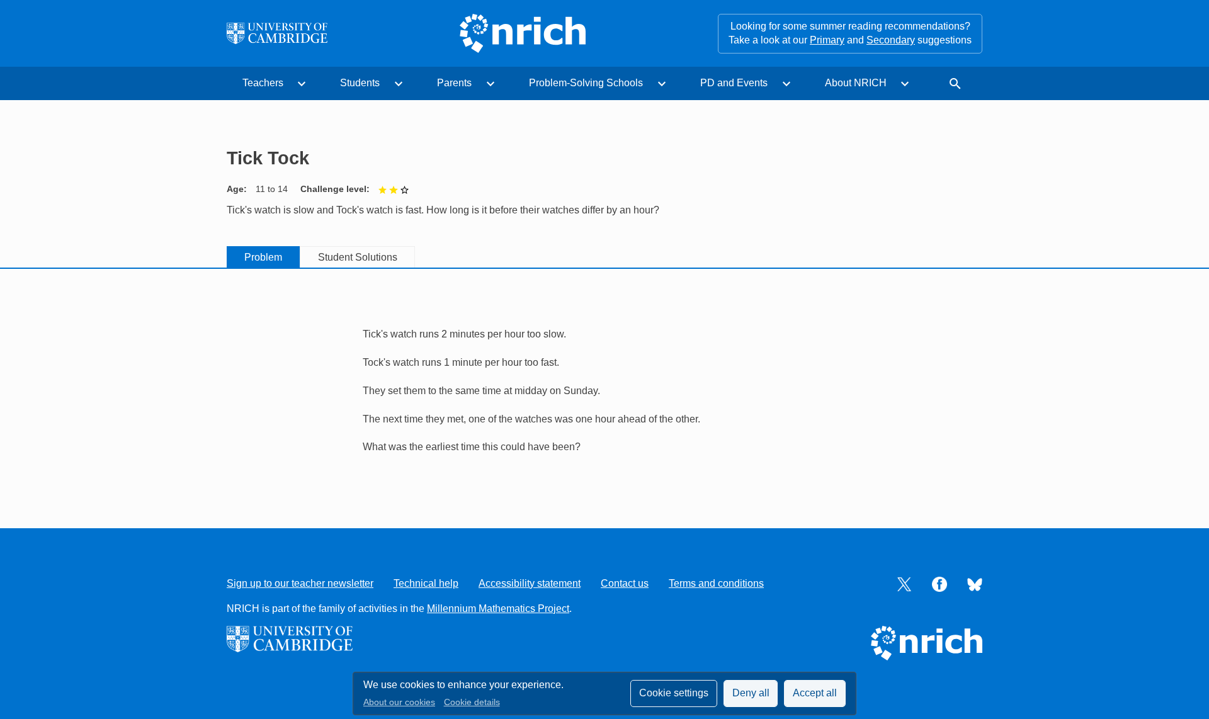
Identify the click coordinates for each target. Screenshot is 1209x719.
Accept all (815, 693)
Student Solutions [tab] (357, 257)
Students (360, 82)
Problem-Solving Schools (586, 82)
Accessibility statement (530, 583)
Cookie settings (673, 693)
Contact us (625, 583)
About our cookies (399, 702)
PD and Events (734, 82)
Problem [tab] (263, 257)
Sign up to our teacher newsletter (300, 583)
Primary (827, 40)
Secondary (890, 40)
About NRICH (856, 82)
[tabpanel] (604, 384)
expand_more (301, 83)
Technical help (426, 583)
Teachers (262, 82)
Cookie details (472, 702)
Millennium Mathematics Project (498, 608)
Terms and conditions (716, 583)
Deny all (750, 693)
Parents (454, 82)
